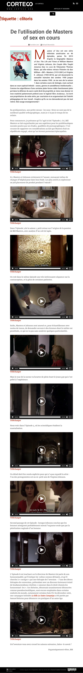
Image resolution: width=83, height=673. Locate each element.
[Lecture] (13, 169)
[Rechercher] (53, 14)
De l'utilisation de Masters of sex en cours (41, 35)
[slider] (39, 168)
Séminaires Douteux (43, 14)
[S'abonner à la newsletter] (77, 3)
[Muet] (67, 169)
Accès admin (12, 669)
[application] (41, 153)
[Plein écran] (70, 169)
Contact (10, 671)
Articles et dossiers (61, 9)
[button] (41, 153)
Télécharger (15, 172)
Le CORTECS (39, 4)
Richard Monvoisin (48, 45)
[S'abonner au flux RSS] (74, 3)
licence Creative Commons (58, 670)
